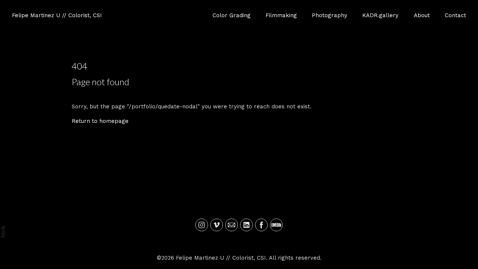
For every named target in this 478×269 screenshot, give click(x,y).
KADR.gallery (380, 15)
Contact (455, 15)
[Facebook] (261, 225)
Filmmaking (281, 15)
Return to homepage (100, 121)
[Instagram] (201, 225)
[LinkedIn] (246, 225)
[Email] (231, 225)
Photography (329, 15)
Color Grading (231, 15)
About (422, 15)
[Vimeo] (216, 225)
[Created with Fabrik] (3, 232)
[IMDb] (276, 225)
